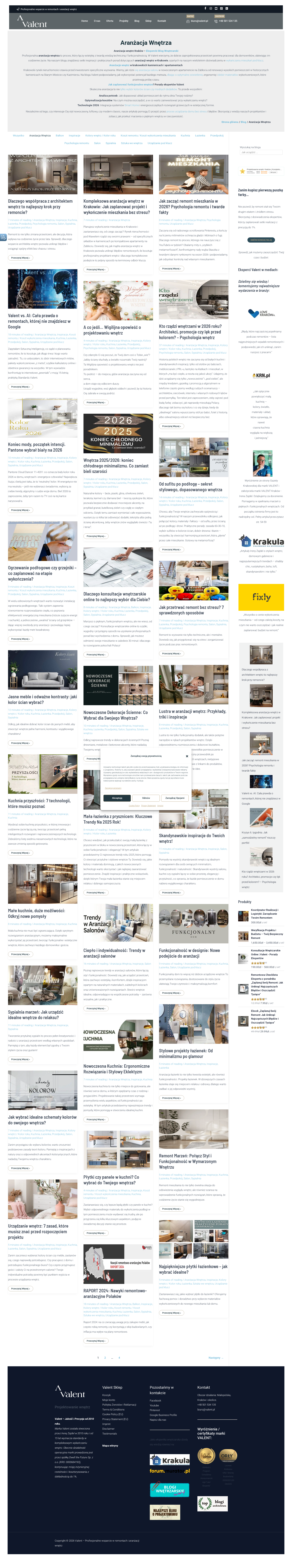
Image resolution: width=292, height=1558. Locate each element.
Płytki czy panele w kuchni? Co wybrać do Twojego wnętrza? (111, 1179)
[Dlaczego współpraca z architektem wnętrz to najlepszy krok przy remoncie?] (261, 654)
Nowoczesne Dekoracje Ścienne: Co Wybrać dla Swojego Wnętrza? (115, 715)
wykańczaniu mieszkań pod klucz (244, 60)
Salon (97, 143)
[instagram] (211, 8)
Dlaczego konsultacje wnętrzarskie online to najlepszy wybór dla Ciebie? (116, 596)
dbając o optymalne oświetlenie (185, 74)
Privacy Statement (148, 806)
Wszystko (18, 135)
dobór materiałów (228, 74)
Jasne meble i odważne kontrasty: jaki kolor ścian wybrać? (42, 699)
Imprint (160, 806)
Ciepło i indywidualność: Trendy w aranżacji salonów (114, 953)
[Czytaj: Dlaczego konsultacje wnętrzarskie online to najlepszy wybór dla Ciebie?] (118, 565)
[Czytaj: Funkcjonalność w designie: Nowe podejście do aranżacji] (193, 921)
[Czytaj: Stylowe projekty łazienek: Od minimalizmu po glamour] (193, 1021)
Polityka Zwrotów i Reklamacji (119, 1404)
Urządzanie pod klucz (160, 143)
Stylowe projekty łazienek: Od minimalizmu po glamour (186, 1053)
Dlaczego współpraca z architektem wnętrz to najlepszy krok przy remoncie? (40, 206)
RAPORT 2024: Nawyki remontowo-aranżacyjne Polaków (115, 1293)
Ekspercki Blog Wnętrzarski (162, 50)
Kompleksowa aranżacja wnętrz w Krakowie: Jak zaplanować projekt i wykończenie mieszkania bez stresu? (116, 206)
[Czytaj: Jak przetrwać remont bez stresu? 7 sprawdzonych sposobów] (193, 578)
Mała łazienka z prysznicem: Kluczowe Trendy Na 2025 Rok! (117, 819)
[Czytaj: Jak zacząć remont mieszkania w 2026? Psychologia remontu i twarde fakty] (193, 172)
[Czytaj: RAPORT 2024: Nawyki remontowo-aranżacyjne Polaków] (118, 1262)
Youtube (154, 1405)
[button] (187, 756)
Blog (136, 20)
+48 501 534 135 (206, 1404)
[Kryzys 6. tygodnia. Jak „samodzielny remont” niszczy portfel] (261, 817)
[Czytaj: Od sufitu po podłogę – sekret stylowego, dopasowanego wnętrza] (193, 455)
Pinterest (155, 1410)
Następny (216, 1357)
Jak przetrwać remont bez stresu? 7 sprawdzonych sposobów (191, 609)
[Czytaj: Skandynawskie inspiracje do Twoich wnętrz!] (193, 806)
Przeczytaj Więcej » (20, 257)
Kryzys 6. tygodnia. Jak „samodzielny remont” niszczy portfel (258, 837)
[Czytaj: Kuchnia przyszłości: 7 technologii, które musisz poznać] (42, 771)
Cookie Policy (134, 806)
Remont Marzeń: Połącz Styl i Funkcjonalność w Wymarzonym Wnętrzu (187, 1161)
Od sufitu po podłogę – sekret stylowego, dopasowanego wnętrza (190, 486)
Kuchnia (185, 135)
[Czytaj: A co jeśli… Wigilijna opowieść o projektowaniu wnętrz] (118, 298)
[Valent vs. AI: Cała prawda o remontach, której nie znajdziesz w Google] (261, 781)
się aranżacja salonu (146, 70)
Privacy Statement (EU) (115, 1419)
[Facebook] (205, 8)
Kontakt (162, 20)
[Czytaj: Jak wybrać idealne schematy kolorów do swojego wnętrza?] (42, 1088)
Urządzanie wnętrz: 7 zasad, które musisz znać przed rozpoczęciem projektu (38, 1231)
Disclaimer (108, 1428)
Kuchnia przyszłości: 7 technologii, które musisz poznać (39, 803)
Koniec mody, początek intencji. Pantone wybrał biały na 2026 (36, 447)
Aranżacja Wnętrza (40, 135)
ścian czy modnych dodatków (160, 89)
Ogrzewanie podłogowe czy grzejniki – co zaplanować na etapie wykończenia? (42, 573)
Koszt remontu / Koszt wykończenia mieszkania (148, 135)
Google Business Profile (163, 1415)
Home (84, 20)
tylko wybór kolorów (131, 89)
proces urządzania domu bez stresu (187, 111)
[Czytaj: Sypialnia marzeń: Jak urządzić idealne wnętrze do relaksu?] (42, 983)
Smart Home (132, 105)
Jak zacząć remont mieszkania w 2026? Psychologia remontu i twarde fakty (192, 206)
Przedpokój (217, 135)
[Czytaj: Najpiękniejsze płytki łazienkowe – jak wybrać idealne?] (193, 1237)
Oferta (109, 20)
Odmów (146, 798)
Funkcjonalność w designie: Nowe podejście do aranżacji (189, 953)
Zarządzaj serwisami (113, 788)
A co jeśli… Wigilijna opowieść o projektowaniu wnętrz (112, 329)
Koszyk (106, 1395)
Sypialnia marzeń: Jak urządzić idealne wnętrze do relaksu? (35, 1014)
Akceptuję (117, 798)
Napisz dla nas (158, 1419)
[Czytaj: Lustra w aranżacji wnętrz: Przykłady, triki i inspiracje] (193, 682)
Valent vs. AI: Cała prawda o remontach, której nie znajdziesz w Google (39, 321)
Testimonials (109, 1433)
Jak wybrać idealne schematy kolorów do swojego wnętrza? (42, 1119)
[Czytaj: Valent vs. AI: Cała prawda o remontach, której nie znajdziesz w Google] (42, 286)
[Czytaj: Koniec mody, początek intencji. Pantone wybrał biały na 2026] (42, 415)
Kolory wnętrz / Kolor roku (100, 135)
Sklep (148, 20)
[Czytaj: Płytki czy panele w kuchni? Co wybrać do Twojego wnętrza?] (118, 1148)
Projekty (123, 20)
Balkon (60, 135)
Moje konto (108, 1399)
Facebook (155, 1400)
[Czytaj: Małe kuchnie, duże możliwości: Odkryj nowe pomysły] (42, 881)
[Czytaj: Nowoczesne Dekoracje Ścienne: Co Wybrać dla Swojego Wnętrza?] (118, 683)
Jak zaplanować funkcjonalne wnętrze (130, 84)
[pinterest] (221, 8)
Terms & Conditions (113, 1409)
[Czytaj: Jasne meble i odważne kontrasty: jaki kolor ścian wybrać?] (42, 667)
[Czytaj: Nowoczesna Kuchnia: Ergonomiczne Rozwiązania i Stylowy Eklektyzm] (118, 1037)
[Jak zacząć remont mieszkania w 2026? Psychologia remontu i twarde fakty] (261, 743)
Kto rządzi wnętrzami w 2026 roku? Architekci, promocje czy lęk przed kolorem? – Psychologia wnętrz (190, 331)
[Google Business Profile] (227, 8)
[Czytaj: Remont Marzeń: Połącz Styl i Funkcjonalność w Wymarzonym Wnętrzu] (193, 1126)
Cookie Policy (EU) (112, 1414)
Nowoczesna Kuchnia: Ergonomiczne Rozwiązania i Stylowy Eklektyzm (116, 1068)
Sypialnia (111, 143)
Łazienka (200, 135)
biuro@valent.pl (206, 1409)
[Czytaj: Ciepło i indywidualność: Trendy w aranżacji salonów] (118, 921)
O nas (97, 20)
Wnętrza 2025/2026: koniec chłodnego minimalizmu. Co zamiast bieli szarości (116, 465)
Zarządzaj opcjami (174, 798)
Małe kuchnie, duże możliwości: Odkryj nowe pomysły (36, 913)
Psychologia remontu (76, 143)
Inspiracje (74, 135)
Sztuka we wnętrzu (132, 143)
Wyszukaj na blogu (250, 147)
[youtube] (216, 8)
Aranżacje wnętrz (119, 65)
